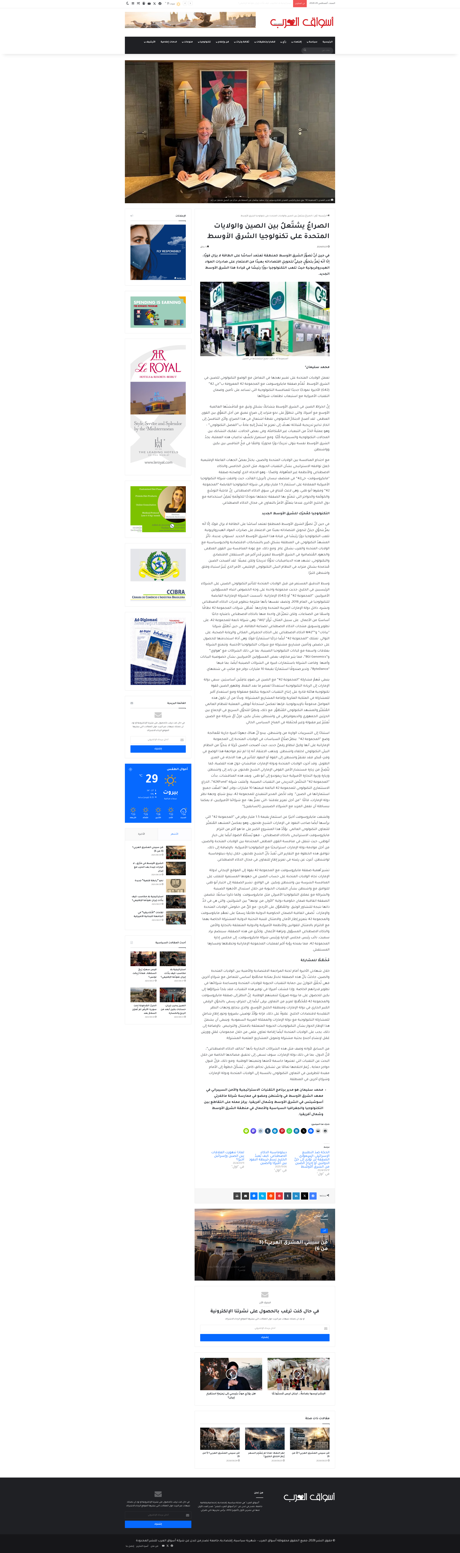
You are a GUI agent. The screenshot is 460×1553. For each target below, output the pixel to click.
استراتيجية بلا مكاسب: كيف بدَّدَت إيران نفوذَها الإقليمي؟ (173, 973)
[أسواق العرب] (302, 22)
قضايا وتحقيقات (265, 42)
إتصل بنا (130, 1546)
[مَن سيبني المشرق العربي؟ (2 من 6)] (310, 1439)
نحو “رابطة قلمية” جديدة (149, 881)
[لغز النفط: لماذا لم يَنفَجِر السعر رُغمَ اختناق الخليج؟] (265, 1439)
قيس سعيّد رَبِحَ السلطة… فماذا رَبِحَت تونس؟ (269, 3)
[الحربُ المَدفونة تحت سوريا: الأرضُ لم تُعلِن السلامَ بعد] (143, 995)
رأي (284, 42)
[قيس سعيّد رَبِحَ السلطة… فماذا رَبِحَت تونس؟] (143, 958)
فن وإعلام (223, 42)
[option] (265, 1245)
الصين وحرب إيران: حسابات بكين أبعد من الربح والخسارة (173, 1010)
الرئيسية (328, 42)
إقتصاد (297, 42)
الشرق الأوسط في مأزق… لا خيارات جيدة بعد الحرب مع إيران (148, 867)
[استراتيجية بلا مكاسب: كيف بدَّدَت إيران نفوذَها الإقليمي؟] (176, 901)
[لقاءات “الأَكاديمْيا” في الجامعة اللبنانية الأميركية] (176, 917)
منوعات (188, 42)
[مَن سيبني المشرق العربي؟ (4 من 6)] (176, 852)
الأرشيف (150, 42)
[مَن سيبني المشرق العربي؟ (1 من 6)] (220, 1439)
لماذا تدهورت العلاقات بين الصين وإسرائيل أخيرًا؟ (227, 1156)
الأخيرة (141, 834)
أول (315, 216)
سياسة (313, 42)
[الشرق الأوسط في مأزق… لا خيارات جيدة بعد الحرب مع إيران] (176, 868)
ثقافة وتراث (242, 42)
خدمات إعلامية (169, 42)
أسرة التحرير (142, 1546)
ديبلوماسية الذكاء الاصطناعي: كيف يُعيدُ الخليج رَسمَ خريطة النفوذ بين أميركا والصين (268, 1158)
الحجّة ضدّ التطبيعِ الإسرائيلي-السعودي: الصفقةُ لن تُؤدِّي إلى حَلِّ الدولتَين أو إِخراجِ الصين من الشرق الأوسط (312, 1160)
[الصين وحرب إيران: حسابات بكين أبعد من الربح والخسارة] (173, 995)
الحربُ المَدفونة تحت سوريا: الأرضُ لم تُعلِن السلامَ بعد (144, 1010)
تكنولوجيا (205, 42)
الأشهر (174, 834)
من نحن (154, 1546)
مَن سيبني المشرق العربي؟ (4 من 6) (293, 1246)
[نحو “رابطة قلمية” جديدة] (176, 885)
